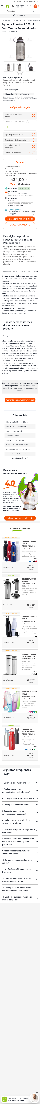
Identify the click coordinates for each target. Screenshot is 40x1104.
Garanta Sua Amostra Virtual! (20, 399)
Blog (38, 1)
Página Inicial (20, 20)
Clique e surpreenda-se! (17, 518)
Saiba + (33, 213)
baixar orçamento (20, 224)
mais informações (11, 89)
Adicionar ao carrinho (20, 219)
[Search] (33, 11)
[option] (8, 68)
